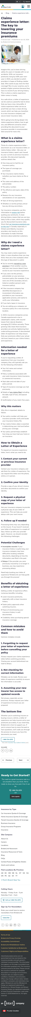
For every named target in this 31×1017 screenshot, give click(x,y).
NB (13, 873)
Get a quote (23, 771)
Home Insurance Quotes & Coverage (14, 817)
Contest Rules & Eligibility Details (13, 862)
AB (2, 873)
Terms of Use (5, 935)
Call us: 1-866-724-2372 (13, 900)
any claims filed (16, 392)
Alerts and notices (8, 865)
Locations (4, 845)
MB (9, 873)
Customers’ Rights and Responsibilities (14, 951)
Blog (3, 855)
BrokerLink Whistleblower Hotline (13, 945)
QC (9, 876)
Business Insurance (8, 823)
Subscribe (6, 918)
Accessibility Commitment (10, 941)
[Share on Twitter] (7, 750)
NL (17, 873)
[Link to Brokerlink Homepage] (2, 13)
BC (6, 873)
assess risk (16, 212)
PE (6, 876)
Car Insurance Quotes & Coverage (13, 813)
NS (24, 873)
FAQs (3, 859)
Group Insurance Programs (11, 827)
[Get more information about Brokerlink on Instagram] (14, 924)
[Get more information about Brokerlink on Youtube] (10, 924)
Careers (4, 842)
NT (20, 873)
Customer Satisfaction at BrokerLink (14, 948)
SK (13, 876)
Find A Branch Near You (11, 880)
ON (2, 876)
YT (16, 876)
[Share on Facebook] (2, 750)
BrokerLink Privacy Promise (11, 938)
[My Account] (22, 6)
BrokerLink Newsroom (9, 849)
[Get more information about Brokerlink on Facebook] (2, 924)
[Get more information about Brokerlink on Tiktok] (18, 924)
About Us (4, 839)
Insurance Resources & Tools (11, 852)
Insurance (4, 830)
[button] (18, 2)
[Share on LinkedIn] (11, 750)
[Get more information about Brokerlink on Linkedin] (6, 924)
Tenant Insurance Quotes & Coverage (14, 820)
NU (27, 873)
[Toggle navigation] (28, 6)
